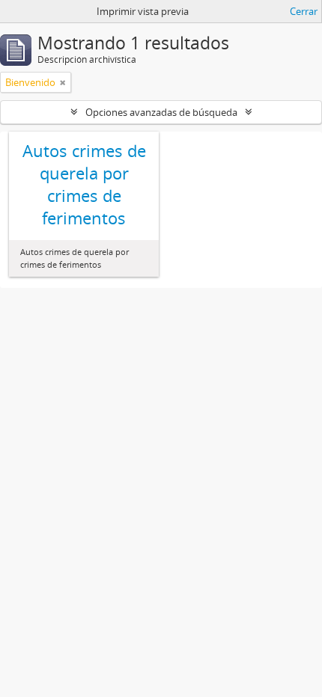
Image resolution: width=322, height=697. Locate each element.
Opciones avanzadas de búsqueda (161, 112)
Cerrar (304, 11)
